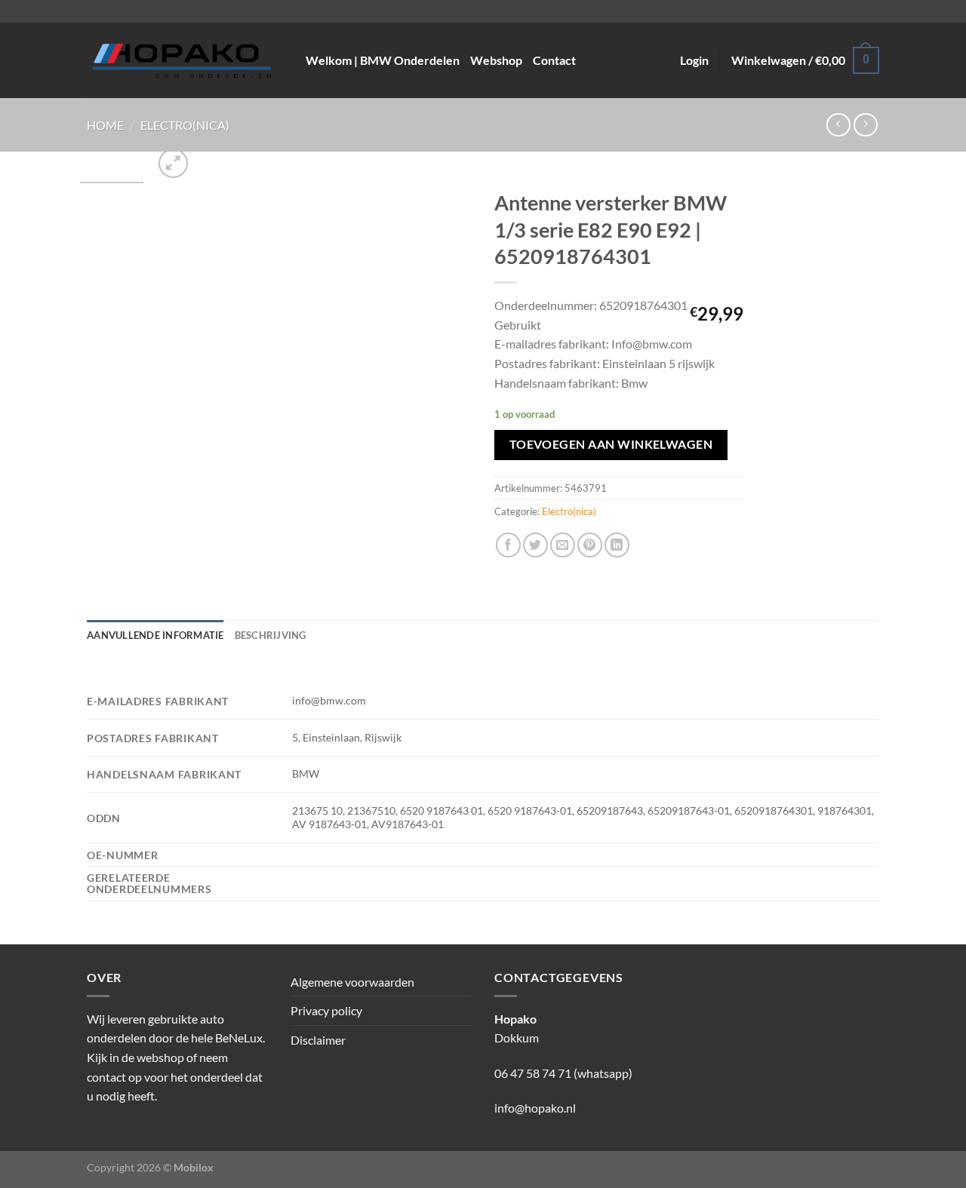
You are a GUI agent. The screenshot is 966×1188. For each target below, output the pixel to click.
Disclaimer (318, 1040)
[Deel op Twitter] (535, 545)
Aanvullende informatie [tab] (155, 635)
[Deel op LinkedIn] (617, 545)
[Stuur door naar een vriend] (562, 545)
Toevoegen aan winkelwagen (611, 444)
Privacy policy (326, 1010)
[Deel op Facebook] (508, 545)
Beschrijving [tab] (270, 635)
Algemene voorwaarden (352, 982)
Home (105, 125)
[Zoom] (173, 163)
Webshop (496, 60)
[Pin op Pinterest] (589, 545)
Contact (554, 60)
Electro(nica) (184, 125)
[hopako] (185, 60)
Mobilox (194, 1167)
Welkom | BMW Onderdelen (383, 60)
